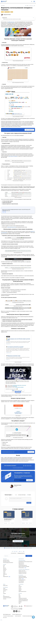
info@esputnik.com (21, 553)
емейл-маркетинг (11, 22)
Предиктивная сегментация (23, 577)
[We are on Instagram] (12, 551)
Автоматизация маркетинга (23, 565)
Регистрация (30, 451)
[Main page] (4, 1)
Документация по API (6, 596)
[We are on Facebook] (14, 551)
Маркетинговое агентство (22, 591)
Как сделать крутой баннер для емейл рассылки (9, 519)
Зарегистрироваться (29, 129)
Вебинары (20, 601)
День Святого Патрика (13, 156)
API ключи (4, 598)
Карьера (20, 590)
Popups (4, 572)
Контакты (20, 586)
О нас (19, 585)
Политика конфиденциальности (17, 614)
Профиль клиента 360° (22, 570)
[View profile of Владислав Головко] (2, 14)
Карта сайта (5, 617)
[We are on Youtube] (19, 551)
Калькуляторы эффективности (23, 600)
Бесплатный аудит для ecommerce (8, 562)
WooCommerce (5, 589)
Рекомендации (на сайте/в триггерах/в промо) (25, 561)
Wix (3, 592)
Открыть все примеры (18, 541)
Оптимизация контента (22, 579)
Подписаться (29, 480)
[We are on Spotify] (23, 551)
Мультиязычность (21, 562)
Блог (19, 594)
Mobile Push (4, 569)
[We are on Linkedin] (16, 551)
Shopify (4, 588)
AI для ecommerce (21, 582)
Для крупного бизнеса (6, 561)
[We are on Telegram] (21, 551)
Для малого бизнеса (6, 560)
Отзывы (20, 587)
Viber (4, 575)
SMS (3, 566)
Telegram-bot (5, 574)
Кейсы (20, 595)
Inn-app (4, 571)
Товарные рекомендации (22, 576)
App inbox (4, 570)
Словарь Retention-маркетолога (23, 599)
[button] (33, 617)
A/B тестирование (21, 581)
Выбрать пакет (5, 585)
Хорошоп (4, 593)
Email (4, 565)
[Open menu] (34, 1)
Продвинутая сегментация (22, 573)
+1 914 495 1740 (13, 553)
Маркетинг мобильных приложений (24, 566)
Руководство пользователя (7, 597)
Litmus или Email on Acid (11, 227)
